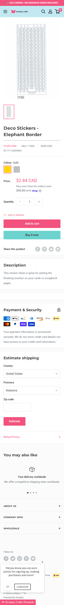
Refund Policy (12, 437)
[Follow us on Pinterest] (26, 558)
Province (9, 382)
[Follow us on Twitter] (12, 558)
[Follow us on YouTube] (33, 558)
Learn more (22, 586)
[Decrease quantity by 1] (20, 201)
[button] (14, 215)
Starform (10, 146)
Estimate (14, 421)
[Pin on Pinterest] (44, 249)
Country (8, 365)
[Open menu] (5, 11)
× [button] (42, 562)
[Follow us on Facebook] (6, 558)
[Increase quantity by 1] (39, 201)
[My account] (50, 11)
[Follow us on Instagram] (19, 558)
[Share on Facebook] (37, 249)
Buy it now (32, 235)
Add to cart (32, 223)
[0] (57, 11)
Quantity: (9, 201)
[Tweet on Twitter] (51, 249)
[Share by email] (57, 249)
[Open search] (43, 11)
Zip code (9, 399)
